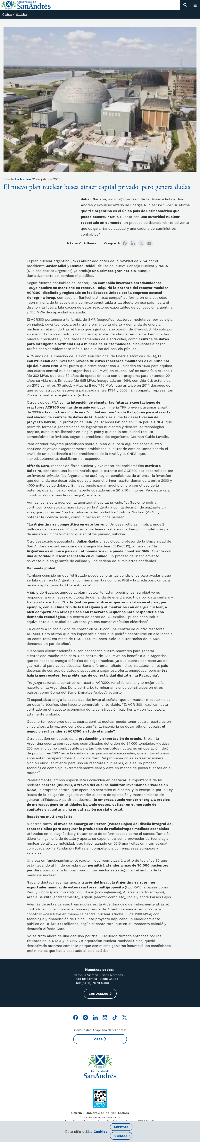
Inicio (8, 14)
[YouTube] (105, 1017)
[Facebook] (124, 243)
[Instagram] (85, 1017)
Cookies (100, 1131)
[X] (141, 243)
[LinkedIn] (133, 243)
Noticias (21, 14)
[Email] (149, 243)
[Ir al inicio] (100, 1066)
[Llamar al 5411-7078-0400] (100, 1098)
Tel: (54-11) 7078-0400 (91, 983)
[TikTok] (114, 1017)
